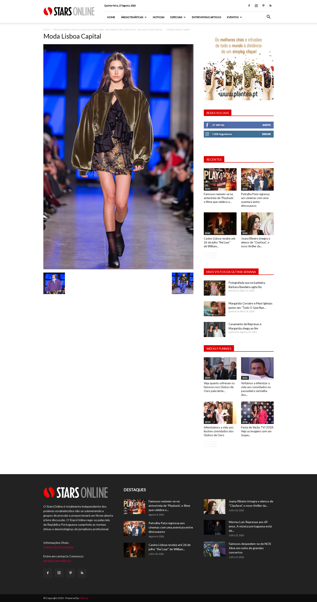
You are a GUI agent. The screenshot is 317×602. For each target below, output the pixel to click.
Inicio (46, 29)
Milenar (83, 598)
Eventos (233, 17)
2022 (245, 377)
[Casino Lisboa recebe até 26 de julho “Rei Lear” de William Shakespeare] (220, 223)
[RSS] (270, 6)
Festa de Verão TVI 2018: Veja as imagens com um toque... (257, 431)
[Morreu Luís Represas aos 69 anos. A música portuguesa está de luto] (214, 527)
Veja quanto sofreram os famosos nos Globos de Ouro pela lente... (219, 387)
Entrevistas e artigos (206, 17)
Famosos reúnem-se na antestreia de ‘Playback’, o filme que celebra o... (219, 198)
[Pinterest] (263, 6)
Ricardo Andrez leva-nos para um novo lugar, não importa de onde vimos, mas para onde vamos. (108, 29)
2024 (207, 377)
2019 (207, 422)
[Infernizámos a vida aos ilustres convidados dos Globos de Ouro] (220, 412)
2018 (245, 422)
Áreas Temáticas (132, 17)
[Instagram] (256, 6)
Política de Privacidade (58, 547)
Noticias (158, 17)
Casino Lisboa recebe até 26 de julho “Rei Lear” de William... (219, 242)
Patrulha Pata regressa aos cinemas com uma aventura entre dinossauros (171, 527)
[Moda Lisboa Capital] (118, 268)
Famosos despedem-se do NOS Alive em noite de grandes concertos (250, 548)
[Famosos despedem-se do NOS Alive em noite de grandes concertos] (214, 549)
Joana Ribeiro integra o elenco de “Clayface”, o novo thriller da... (255, 242)
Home (111, 17)
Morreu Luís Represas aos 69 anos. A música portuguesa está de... (250, 526)
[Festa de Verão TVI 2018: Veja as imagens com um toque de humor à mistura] (257, 412)
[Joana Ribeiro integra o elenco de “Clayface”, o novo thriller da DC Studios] (257, 223)
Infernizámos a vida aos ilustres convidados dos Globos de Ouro (219, 431)
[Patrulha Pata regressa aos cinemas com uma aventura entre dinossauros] (257, 179)
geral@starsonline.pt (57, 561)
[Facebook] (249, 6)
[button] (268, 17)
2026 (207, 188)
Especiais (176, 17)
